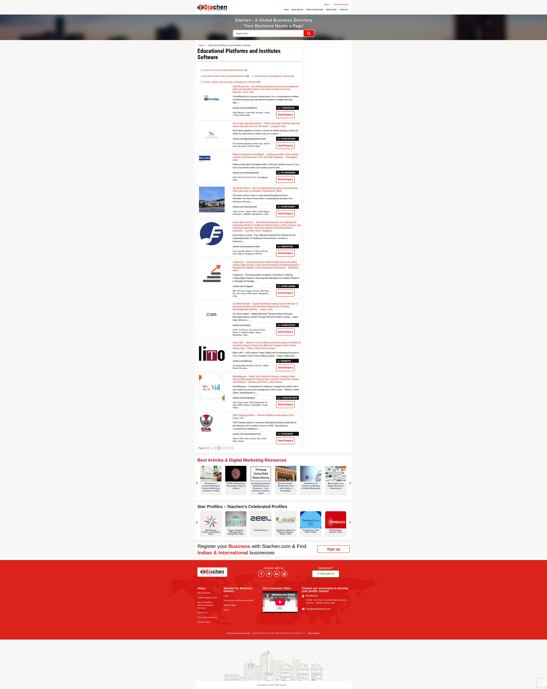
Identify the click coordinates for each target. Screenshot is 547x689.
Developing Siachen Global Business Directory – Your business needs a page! (261, 488)
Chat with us (326, 573)
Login (226, 596)
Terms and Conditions (207, 617)
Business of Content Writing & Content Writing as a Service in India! (211, 487)
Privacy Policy (203, 622)
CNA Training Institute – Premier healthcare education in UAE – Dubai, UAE (264, 416)
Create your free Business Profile (238, 600)
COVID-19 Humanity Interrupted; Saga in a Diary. (236, 485)
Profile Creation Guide (314, 9)
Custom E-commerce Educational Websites (223, 70)
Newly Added (314, 633)
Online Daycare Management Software (273, 76)
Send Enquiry (285, 114)
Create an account (341, 4)
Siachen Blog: (331, 9)
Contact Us (344, 9)
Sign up (333, 549)
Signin (326, 4)
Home (286, 9)
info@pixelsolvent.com (318, 608)
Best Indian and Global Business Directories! (336, 485)
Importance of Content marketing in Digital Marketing (310, 485)
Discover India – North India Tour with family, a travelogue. (286, 487)
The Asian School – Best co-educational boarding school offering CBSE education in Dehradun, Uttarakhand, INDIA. (265, 189)
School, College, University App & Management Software (229, 82)
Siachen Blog (229, 605)
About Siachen (297, 9)
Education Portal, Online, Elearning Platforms (224, 76)
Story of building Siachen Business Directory (205, 605)
